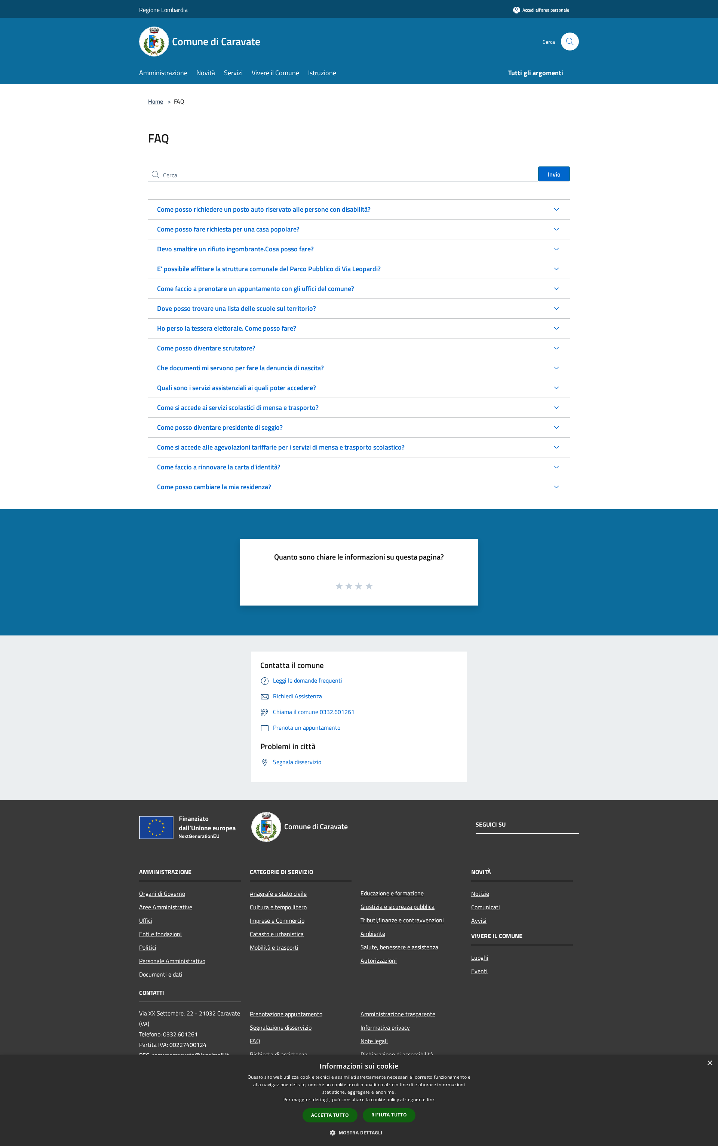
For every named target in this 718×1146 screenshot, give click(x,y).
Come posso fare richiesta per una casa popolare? (228, 229)
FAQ (255, 1040)
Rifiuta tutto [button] (389, 1115)
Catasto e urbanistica (277, 933)
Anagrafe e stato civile (278, 893)
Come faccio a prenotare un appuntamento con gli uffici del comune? (255, 289)
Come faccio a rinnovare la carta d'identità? (218, 467)
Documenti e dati (160, 974)
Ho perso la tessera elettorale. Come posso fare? (226, 328)
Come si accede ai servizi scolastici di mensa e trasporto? (238, 407)
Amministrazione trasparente (397, 1013)
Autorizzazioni (378, 960)
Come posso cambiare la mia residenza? (214, 487)
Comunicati (485, 907)
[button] (358, 1132)
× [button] (709, 1063)
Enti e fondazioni (160, 933)
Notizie (480, 893)
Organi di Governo (162, 893)
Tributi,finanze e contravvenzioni (402, 920)
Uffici (145, 920)
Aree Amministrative (165, 907)
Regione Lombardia (163, 9)
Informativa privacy (385, 1027)
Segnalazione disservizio (281, 1027)
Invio (554, 174)
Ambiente (372, 933)
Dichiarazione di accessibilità (396, 1054)
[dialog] (359, 1100)
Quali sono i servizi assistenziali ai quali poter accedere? (236, 388)
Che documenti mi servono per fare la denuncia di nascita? (240, 368)
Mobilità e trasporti (274, 947)
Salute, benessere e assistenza (399, 947)
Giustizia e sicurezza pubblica (397, 906)
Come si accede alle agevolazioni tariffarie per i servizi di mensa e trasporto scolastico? (281, 447)
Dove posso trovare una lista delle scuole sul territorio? (236, 308)
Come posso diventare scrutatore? (206, 348)
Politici (147, 947)
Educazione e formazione (392, 893)
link (431, 1099)
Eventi (479, 970)
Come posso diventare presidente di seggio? (220, 427)
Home (155, 101)
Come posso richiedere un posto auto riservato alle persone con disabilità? (264, 209)
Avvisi (479, 920)
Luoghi (479, 957)
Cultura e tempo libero (278, 907)
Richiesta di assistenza (278, 1054)
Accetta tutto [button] (330, 1115)
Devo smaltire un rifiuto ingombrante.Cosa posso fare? (235, 249)
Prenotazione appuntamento (286, 1013)
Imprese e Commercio (277, 920)
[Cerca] (570, 41)
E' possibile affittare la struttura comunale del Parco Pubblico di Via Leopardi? (269, 269)
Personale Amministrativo (172, 960)
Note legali (374, 1040)
